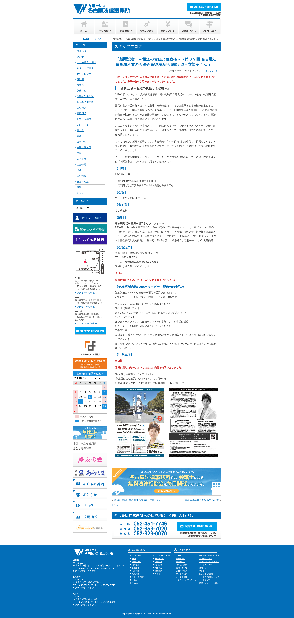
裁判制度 (81, 176)
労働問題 (135, 574)
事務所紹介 (180, 559)
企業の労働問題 (85, 96)
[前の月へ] (94, 378)
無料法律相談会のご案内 (209, 555)
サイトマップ (204, 580)
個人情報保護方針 (206, 574)
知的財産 (81, 159)
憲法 (79, 136)
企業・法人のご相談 (161, 555)
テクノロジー (84, 73)
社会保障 (81, 164)
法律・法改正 (84, 147)
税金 (79, 170)
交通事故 (81, 90)
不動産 (80, 79)
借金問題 (81, 107)
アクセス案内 (181, 574)
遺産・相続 (83, 181)
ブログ (202, 571)
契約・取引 (83, 124)
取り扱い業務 (181, 565)
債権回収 (81, 113)
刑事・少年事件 (85, 119)
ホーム (179, 555)
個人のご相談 (135, 555)
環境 (79, 153)
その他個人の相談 (86, 62)
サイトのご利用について (209, 577)
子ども (80, 130)
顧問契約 (158, 571)
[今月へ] (99, 378)
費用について (181, 568)
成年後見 (81, 142)
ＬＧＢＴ (81, 193)
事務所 (80, 85)
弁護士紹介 (180, 562)
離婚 (79, 187)
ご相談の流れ (181, 571)
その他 (80, 56)
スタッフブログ (211, 71)
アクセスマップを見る (87, 293)
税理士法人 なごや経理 (208, 583)
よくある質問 (181, 577)
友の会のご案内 (205, 559)
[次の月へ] (104, 378)
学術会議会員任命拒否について (202, 500)
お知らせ (81, 51)
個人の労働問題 (85, 102)
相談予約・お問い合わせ (186, 580)
